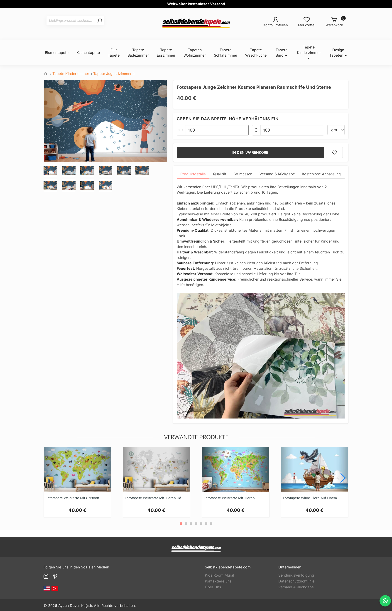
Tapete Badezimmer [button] (138, 53)
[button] (343, 478)
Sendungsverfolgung (296, 575)
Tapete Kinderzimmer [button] (309, 50)
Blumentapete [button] (57, 52)
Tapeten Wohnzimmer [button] (195, 53)
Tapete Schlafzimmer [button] (225, 53)
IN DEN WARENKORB (250, 152)
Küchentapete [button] (88, 52)
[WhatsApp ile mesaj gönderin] (385, 600)
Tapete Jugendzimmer (112, 73)
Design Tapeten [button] (336, 53)
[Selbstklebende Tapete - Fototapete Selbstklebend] (196, 23)
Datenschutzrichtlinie (296, 581)
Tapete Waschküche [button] (256, 53)
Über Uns (213, 587)
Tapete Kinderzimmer (70, 73)
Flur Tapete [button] (114, 53)
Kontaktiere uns (218, 581)
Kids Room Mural (219, 575)
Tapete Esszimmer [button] (166, 53)
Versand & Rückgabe (296, 587)
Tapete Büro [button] (281, 53)
